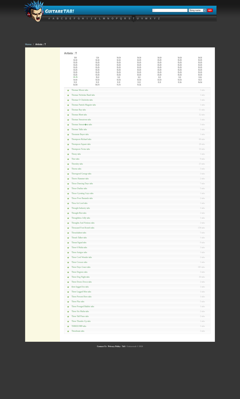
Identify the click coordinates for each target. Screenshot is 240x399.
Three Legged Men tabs (81, 291)
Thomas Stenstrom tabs (81, 119)
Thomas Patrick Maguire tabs (84, 105)
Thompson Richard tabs (81, 139)
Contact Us (101, 346)
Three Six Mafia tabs (80, 311)
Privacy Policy (114, 346)
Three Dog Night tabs (81, 277)
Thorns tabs (76, 169)
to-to (75, 79)
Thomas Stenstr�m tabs (82, 124)
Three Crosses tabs (79, 262)
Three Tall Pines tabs (80, 316)
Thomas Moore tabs (80, 90)
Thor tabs (75, 159)
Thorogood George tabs (81, 173)
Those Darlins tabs (79, 188)
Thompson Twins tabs (81, 149)
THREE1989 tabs (79, 326)
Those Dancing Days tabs (82, 183)
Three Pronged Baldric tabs (83, 306)
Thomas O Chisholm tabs (82, 100)
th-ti (97, 77)
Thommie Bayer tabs (80, 134)
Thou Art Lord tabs (79, 203)
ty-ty (119, 84)
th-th (159, 60)
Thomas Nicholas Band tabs (83, 95)
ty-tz (139, 84)
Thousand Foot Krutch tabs (83, 228)
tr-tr (75, 82)
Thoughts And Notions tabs (83, 223)
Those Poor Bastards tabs (82, 198)
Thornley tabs (77, 164)
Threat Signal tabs (79, 242)
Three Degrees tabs (79, 272)
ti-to (200, 77)
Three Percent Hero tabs (82, 296)
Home (28, 44)
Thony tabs (76, 154)
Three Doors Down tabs (82, 282)
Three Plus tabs (78, 301)
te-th (139, 60)
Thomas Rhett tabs (79, 114)
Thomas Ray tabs (79, 110)
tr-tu (179, 82)
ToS (123, 346)
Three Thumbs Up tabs (81, 321)
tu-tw (75, 84)
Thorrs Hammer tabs (80, 178)
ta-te (200, 57)
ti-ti (119, 77)
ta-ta (119, 57)
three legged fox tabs (80, 287)
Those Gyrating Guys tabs (82, 193)
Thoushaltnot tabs (79, 232)
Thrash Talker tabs (79, 237)
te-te (75, 60)
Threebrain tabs (78, 331)
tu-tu (200, 82)
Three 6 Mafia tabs (79, 247)
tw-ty (97, 84)
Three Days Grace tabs (81, 267)
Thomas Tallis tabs (79, 129)
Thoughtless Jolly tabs (81, 218)
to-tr (200, 79)
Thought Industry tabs (81, 208)
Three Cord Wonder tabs (82, 257)
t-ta (97, 57)
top (75, 57)
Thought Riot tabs (79, 213)
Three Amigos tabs (79, 252)
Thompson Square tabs (81, 144)
